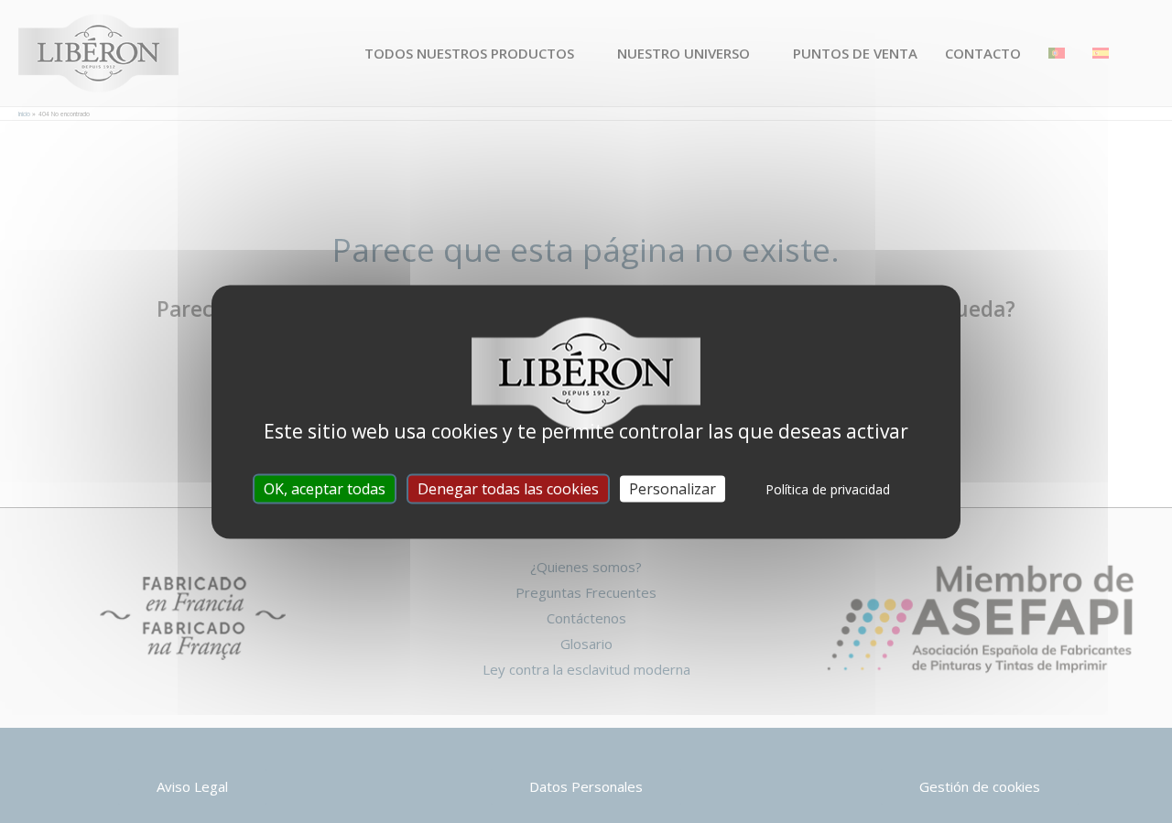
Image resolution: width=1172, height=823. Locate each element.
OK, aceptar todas (324, 488)
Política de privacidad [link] (827, 488)
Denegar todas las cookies (508, 488)
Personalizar (672, 488)
